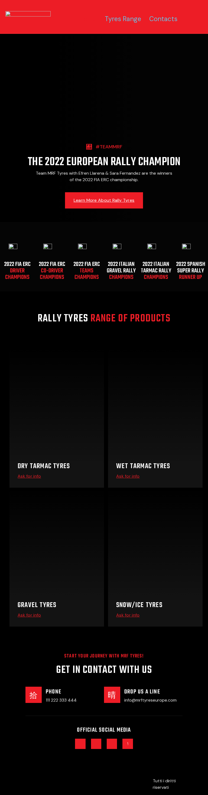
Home (88, 19)
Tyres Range (123, 19)
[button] (104, 200)
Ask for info (29, 476)
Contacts (163, 19)
